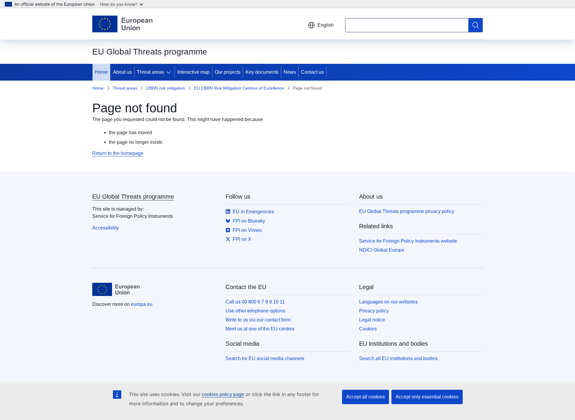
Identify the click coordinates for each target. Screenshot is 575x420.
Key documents (262, 72)
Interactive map (193, 72)
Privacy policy (374, 310)
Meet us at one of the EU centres (260, 328)
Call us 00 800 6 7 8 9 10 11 (255, 301)
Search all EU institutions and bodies (398, 358)
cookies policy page (223, 394)
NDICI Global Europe (381, 250)
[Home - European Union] (122, 24)
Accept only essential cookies (427, 396)
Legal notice (372, 319)
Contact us (312, 72)
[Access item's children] (170, 72)
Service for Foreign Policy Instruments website (408, 241)
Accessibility (105, 227)
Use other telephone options (255, 310)
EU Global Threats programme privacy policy (406, 211)
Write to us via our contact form (258, 319)
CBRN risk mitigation (165, 88)
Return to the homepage (117, 153)
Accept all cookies (365, 396)
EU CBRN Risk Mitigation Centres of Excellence (239, 88)
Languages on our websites (388, 301)
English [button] (325, 25)
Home (101, 72)
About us (122, 72)
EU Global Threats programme (133, 196)
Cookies (368, 328)
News (290, 72)
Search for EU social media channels (265, 358)
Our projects (227, 72)
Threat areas (150, 72)
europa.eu (141, 304)
